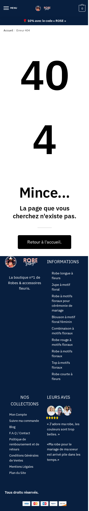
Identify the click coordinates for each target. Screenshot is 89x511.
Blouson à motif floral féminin (63, 319)
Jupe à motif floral (61, 287)
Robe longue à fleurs (62, 275)
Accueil (8, 30)
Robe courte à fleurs (62, 376)
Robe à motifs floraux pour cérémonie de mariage (62, 303)
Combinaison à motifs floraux (63, 330)
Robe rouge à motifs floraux (62, 342)
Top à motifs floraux (61, 365)
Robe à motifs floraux (62, 353)
